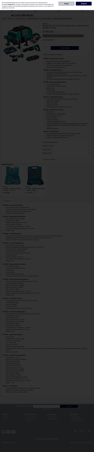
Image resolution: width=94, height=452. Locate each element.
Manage (66, 3)
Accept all (84, 3)
